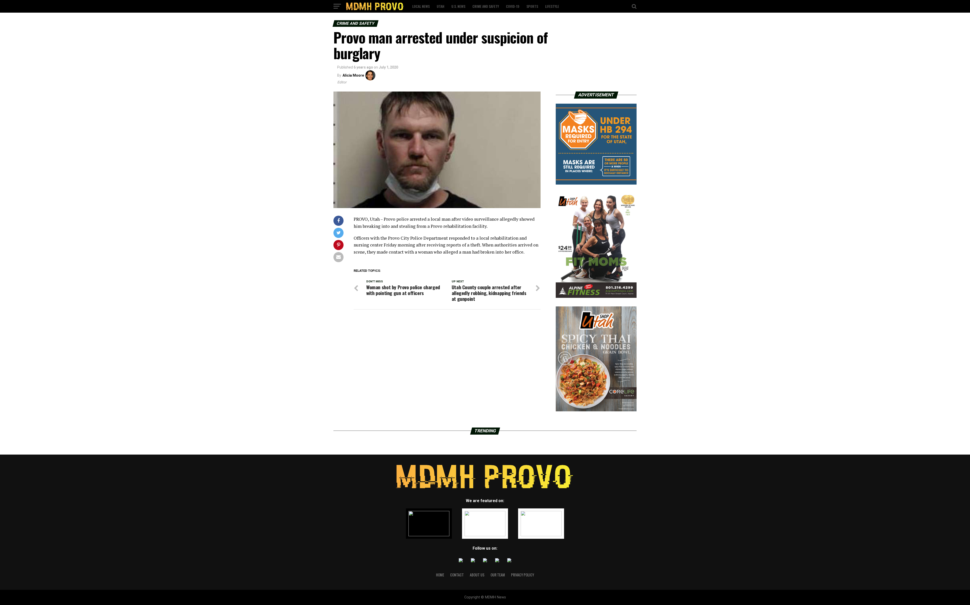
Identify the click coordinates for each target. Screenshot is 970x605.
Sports (532, 6)
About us (477, 574)
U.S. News (458, 6)
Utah (440, 6)
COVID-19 (512, 6)
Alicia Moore (353, 75)
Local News (421, 6)
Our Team (498, 574)
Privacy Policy (522, 574)
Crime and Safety (485, 6)
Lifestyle (552, 6)
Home (440, 574)
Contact (457, 574)
